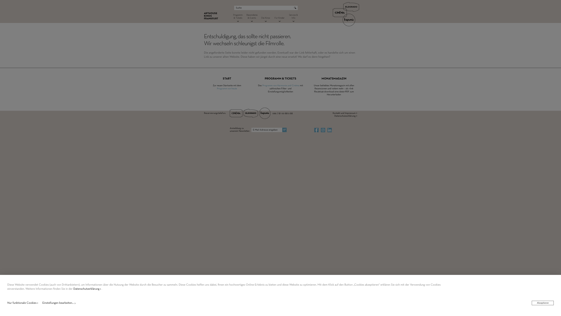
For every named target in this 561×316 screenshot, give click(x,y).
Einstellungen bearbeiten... (58, 303)
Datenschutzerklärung (86, 289)
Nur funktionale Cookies (22, 303)
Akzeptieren (543, 303)
